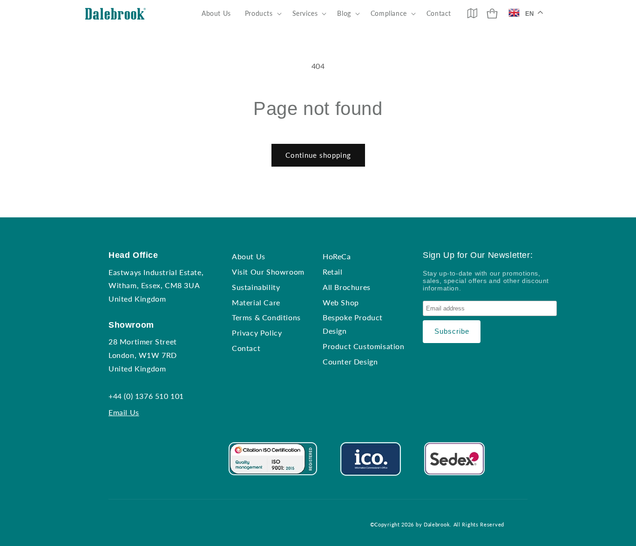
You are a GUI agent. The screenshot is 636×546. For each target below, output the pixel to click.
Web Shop (341, 302)
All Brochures (347, 287)
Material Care (256, 302)
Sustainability (256, 287)
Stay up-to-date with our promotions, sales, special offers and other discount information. (486, 281)
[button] (261, 13)
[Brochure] (472, 13)
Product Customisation (364, 346)
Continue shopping (318, 155)
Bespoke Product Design (353, 324)
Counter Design (350, 361)
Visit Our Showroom (268, 271)
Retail (333, 271)
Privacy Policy (257, 332)
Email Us (123, 412)
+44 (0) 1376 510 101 (146, 395)
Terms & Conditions (266, 317)
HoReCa (337, 256)
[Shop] (492, 13)
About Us (248, 256)
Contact (246, 348)
